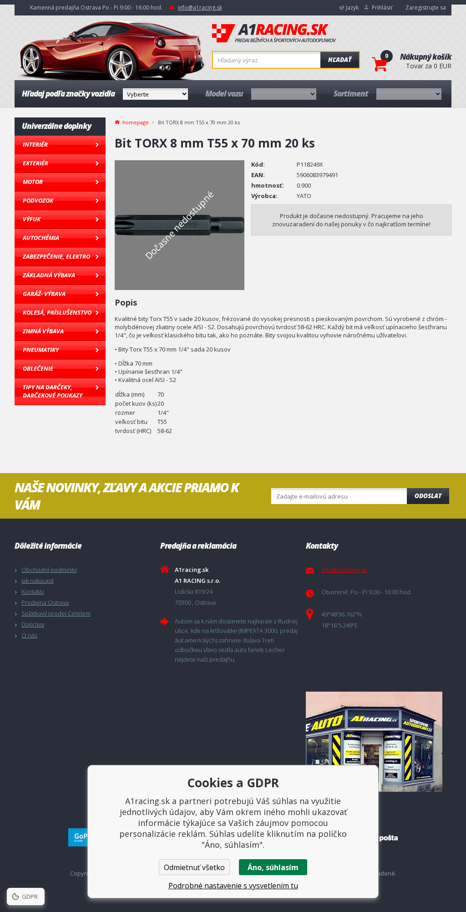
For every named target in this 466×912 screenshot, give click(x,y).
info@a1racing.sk (200, 7)
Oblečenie (38, 368)
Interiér (35, 144)
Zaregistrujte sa (425, 7)
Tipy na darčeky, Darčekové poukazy (52, 391)
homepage (135, 121)
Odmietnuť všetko (194, 867)
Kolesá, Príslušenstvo (57, 312)
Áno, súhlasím (273, 867)
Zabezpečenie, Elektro (56, 256)
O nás (29, 635)
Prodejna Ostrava (45, 602)
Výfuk (32, 219)
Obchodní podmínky (49, 570)
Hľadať (339, 60)
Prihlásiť (382, 7)
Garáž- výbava (44, 294)
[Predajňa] (376, 742)
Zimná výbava (43, 331)
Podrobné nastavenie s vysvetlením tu (233, 886)
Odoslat (428, 496)
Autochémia (41, 238)
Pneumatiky (41, 350)
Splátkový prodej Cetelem (56, 613)
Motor (33, 182)
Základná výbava (49, 275)
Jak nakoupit (37, 580)
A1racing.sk (274, 33)
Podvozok (38, 200)
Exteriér (35, 163)
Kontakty (32, 591)
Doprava (32, 624)
